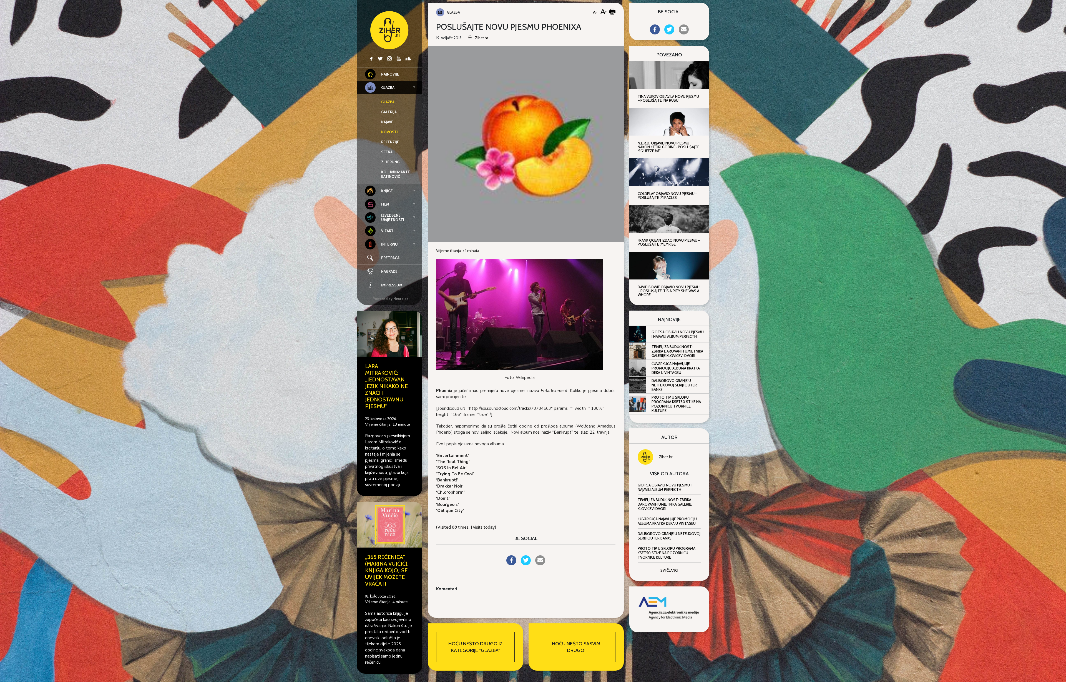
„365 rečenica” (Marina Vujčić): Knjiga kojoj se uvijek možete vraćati (386, 570)
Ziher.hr (666, 457)
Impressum (391, 285)
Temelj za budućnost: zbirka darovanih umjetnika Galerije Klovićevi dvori (677, 351)
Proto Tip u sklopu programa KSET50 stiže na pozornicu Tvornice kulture (676, 404)
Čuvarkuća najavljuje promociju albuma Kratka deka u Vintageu (676, 368)
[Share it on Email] (540, 563)
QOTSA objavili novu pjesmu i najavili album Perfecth (678, 334)
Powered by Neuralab (391, 298)
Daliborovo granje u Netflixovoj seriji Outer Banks (674, 385)
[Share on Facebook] (511, 563)
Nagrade (389, 271)
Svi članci (669, 570)
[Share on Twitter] (526, 563)
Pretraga (390, 258)
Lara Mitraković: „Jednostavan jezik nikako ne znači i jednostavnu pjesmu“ (386, 386)
